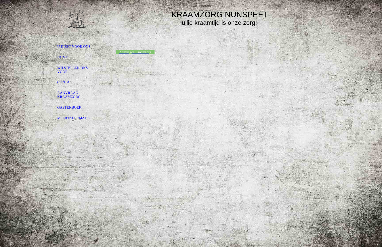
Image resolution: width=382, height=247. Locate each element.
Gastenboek (69, 107)
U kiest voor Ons (73, 46)
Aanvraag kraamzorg (69, 95)
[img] (77, 23)
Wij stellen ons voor (72, 70)
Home (62, 57)
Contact (65, 82)
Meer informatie (73, 118)
